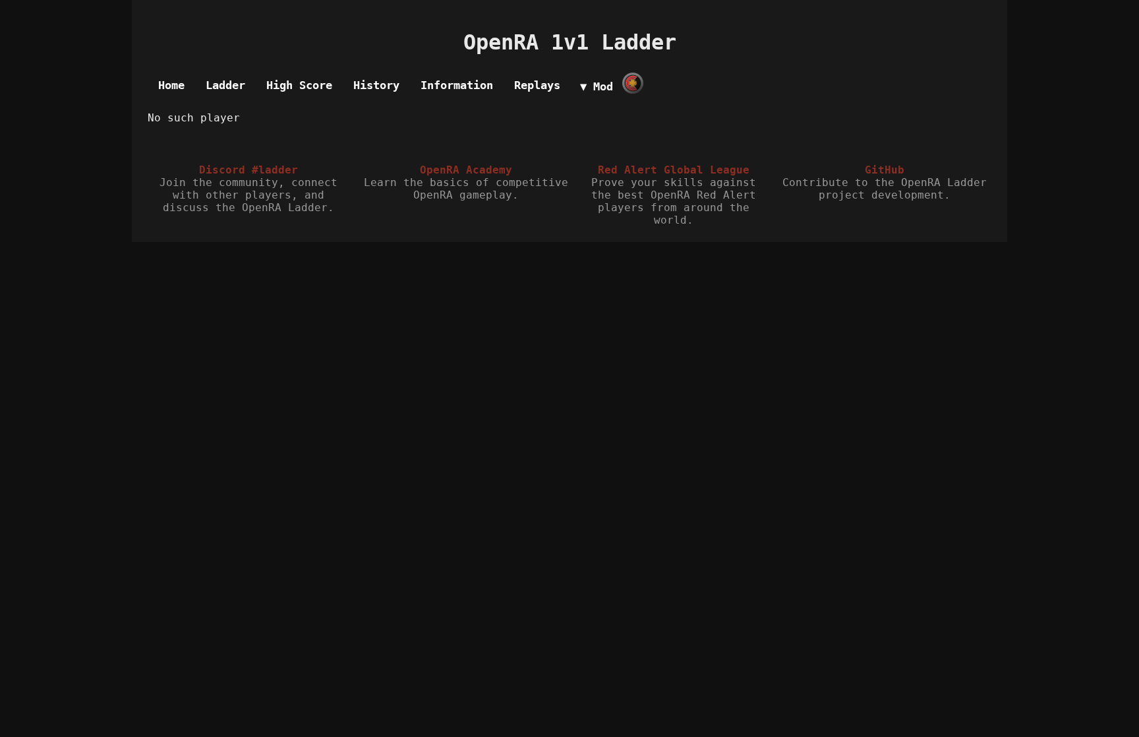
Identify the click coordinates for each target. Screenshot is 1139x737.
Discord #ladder (248, 170)
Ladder (225, 85)
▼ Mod (596, 86)
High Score (299, 85)
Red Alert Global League (673, 170)
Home (171, 85)
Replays (537, 85)
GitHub (884, 170)
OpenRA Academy (466, 170)
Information (457, 85)
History (376, 85)
